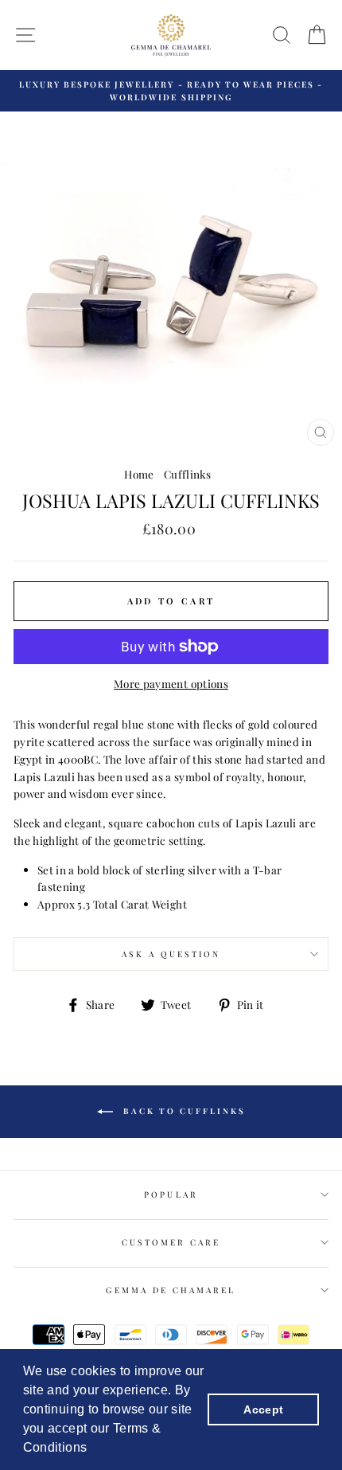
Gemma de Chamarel (170, 1290)
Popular (170, 1194)
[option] (171, 91)
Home (139, 474)
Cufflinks (187, 474)
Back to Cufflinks (182, 1110)
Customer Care (171, 1242)
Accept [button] (263, 1409)
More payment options (171, 683)
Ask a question (171, 954)
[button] (93, 1449)
